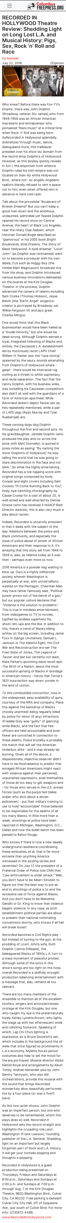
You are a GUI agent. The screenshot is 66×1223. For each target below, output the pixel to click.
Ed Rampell (10, 58)
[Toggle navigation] (9, 5)
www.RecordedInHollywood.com (26, 1217)
